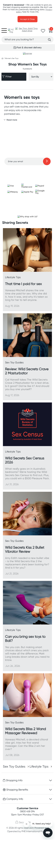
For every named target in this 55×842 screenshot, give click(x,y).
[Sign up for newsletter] (47, 161)
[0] (50, 31)
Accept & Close (27, 19)
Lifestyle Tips (39, 766)
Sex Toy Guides (14, 766)
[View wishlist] (43, 32)
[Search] (49, 39)
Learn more (27, 170)
